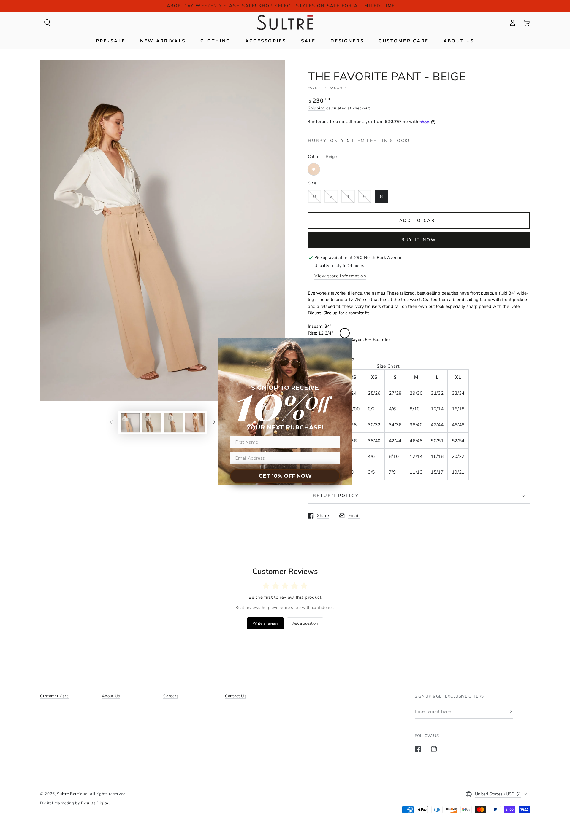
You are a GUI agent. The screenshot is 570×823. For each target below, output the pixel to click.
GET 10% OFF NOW (285, 476)
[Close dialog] (344, 333)
